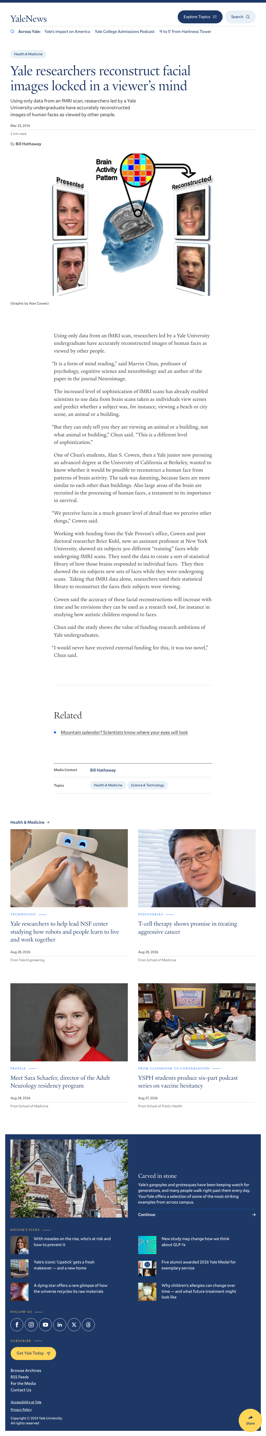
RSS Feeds (20, 1377)
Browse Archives (26, 1370)
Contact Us (21, 1390)
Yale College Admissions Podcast (125, 31)
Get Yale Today (30, 1353)
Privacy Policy (21, 1409)
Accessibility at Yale (26, 1402)
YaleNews (28, 20)
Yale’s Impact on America (67, 31)
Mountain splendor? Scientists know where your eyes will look (124, 732)
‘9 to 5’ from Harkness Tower (185, 31)
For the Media (23, 1383)
